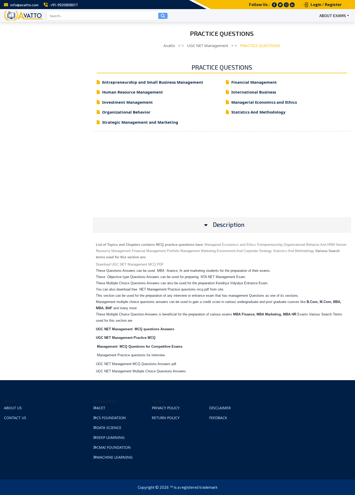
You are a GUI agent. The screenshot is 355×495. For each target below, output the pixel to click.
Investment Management (127, 102)
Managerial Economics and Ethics (264, 102)
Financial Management (254, 82)
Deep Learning (110, 437)
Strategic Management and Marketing (140, 122)
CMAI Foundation (113, 447)
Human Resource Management (132, 92)
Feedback (218, 417)
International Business (253, 92)
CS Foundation (111, 417)
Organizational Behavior (126, 112)
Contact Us (15, 417)
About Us (13, 407)
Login (316, 4)
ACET (100, 407)
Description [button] (229, 224)
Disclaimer (220, 407)
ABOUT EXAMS (332, 15)
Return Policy (166, 417)
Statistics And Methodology (258, 112)
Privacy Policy (166, 407)
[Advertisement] (222, 180)
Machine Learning (114, 457)
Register (333, 4)
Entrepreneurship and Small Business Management (152, 82)
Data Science (108, 427)
